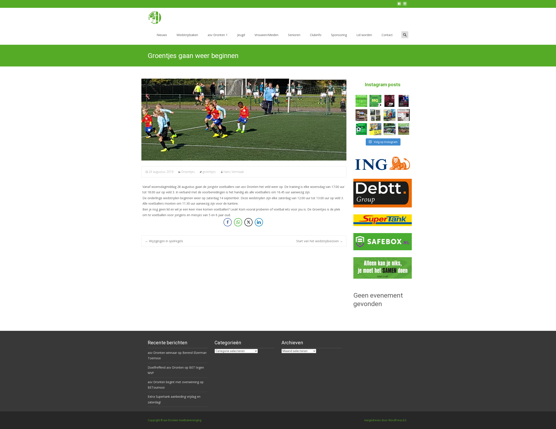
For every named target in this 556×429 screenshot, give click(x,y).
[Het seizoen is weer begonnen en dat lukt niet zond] (375, 101)
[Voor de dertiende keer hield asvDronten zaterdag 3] (389, 129)
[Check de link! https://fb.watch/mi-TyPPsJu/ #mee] (361, 115)
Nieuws (162, 35)
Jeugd (241, 35)
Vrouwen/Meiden (266, 35)
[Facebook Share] (227, 222)
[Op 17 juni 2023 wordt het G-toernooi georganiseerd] (404, 129)
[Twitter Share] (248, 222)
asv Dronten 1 (218, 35)
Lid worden (364, 35)
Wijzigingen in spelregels (164, 241)
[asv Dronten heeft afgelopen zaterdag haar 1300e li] (389, 115)
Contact (387, 35)
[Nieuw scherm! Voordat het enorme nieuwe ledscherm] (375, 115)
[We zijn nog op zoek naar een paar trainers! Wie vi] (361, 101)
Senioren (294, 35)
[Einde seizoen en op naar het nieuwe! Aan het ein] (375, 129)
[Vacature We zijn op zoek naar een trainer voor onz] (361, 129)
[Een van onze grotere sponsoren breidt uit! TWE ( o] (404, 101)
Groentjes (188, 172)
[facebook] (399, 5)
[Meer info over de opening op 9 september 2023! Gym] (389, 101)
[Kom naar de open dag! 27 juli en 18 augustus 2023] (404, 115)
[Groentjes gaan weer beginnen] (243, 120)
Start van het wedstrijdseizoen (319, 241)
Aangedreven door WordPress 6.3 (385, 420)
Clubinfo (315, 35)
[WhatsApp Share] (238, 222)
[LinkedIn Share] (259, 222)
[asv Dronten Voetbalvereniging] (151, 16)
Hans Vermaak (233, 172)
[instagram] (405, 5)
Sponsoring (339, 35)
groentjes (209, 172)
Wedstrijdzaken (187, 35)
